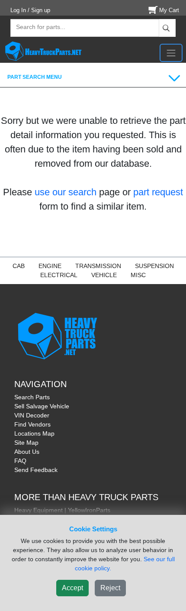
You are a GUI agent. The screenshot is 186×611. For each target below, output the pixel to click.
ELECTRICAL (58, 275)
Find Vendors (32, 424)
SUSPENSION (154, 265)
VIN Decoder (31, 415)
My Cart (169, 10)
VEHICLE (104, 275)
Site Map (26, 442)
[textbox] (37, 28)
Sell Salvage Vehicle (41, 406)
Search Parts (32, 397)
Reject (110, 588)
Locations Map (34, 433)
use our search (65, 192)
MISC (138, 275)
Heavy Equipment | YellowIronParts (62, 510)
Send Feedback (36, 469)
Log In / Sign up (30, 10)
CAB (19, 265)
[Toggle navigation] (171, 53)
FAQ (20, 460)
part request (158, 192)
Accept (72, 588)
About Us (26, 451)
